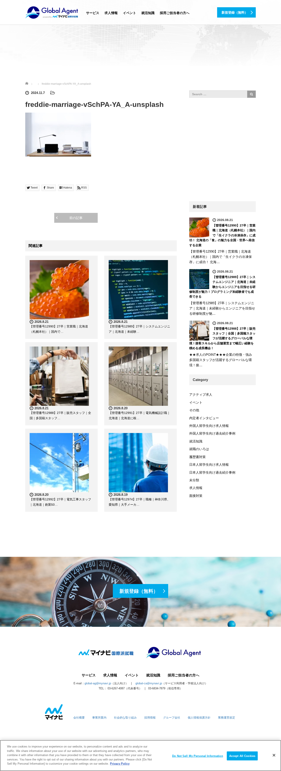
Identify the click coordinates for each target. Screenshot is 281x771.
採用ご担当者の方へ (174, 13)
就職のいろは (199, 449)
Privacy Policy (120, 763)
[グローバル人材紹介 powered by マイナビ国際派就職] (51, 11)
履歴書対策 (197, 457)
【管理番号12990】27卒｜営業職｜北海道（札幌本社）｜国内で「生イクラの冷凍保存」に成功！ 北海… (220, 257)
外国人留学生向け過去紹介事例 (212, 433)
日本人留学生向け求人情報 (209, 464)
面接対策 (195, 496)
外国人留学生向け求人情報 (209, 426)
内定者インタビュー (204, 418)
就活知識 (148, 13)
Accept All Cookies (242, 755)
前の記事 (76, 218)
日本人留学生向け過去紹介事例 (212, 472)
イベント (129, 13)
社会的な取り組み (125, 717)
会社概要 (79, 717)
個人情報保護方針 (199, 717)
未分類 (194, 480)
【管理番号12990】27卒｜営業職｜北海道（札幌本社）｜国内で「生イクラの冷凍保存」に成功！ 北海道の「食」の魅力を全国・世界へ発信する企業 (222, 235)
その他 (194, 410)
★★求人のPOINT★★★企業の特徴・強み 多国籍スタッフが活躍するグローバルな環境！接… (222, 360)
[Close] (274, 755)
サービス (92, 13)
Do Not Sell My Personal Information (197, 755)
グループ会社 (171, 717)
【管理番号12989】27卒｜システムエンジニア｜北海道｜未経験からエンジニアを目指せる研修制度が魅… (222, 308)
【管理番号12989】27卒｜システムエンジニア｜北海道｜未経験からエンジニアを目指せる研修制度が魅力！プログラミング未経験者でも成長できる (222, 286)
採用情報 (150, 717)
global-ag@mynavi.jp (98, 683)
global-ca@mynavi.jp (148, 683)
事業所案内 (99, 717)
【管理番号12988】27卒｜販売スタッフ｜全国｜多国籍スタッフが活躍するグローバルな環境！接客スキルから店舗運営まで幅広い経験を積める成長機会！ (222, 338)
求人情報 (111, 13)
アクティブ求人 (200, 394)
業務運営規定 (226, 717)
